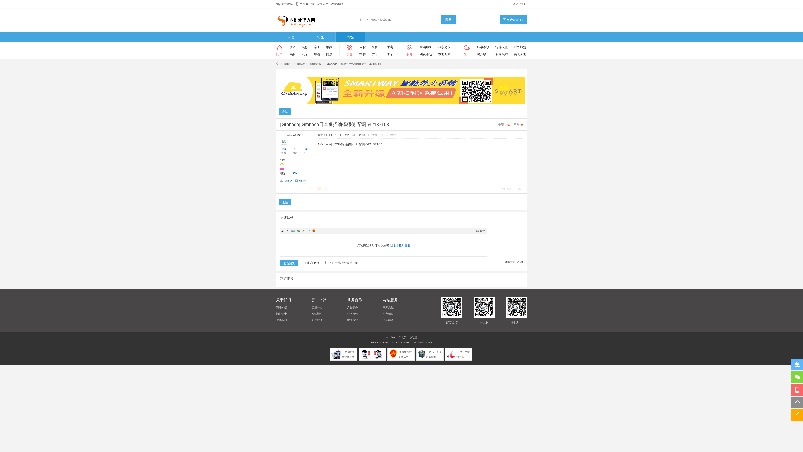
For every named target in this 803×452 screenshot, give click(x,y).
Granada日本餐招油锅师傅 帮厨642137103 (354, 64)
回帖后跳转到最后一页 (343, 263)
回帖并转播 (312, 263)
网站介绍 (281, 307)
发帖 (285, 111)
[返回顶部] (797, 402)
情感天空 (501, 47)
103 (283, 149)
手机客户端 (307, 4)
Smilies (314, 231)
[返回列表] (797, 415)
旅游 (317, 54)
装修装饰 (501, 54)
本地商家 (444, 54)
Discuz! (389, 342)
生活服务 (426, 47)
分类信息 (300, 64)
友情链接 (352, 320)
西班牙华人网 (278, 64)
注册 (523, 4)
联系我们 (281, 320)
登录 (515, 4)
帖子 (363, 20)
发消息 (302, 180)
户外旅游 (520, 47)
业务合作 (352, 314)
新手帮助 (317, 320)
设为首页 (323, 4)
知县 (282, 159)
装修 (305, 47)
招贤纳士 (281, 314)
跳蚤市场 (426, 54)
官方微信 (287, 4)
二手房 (388, 47)
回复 (325, 189)
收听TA (288, 180)
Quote (303, 231)
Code (309, 231)
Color (288, 231)
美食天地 (520, 54)
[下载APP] (797, 390)
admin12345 (295, 135)
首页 (291, 37)
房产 (293, 47)
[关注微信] (797, 377)
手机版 (402, 337)
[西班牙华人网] (298, 20)
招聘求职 (316, 64)
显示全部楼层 (388, 134)
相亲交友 (444, 47)
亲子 (317, 47)
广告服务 (352, 307)
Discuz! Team (424, 342)
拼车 (375, 54)
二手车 (388, 54)
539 (306, 149)
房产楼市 (483, 54)
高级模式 (480, 231)
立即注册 (404, 245)
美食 (293, 54)
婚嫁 (329, 47)
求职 (362, 47)
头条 (320, 37)
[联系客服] (797, 364)
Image (293, 231)
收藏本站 (337, 4)
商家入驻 (388, 307)
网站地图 (317, 314)
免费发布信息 (515, 20)
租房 (375, 47)
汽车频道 (388, 320)
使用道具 (506, 189)
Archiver (391, 337)
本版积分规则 (514, 262)
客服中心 (317, 307)
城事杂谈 (483, 47)
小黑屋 (413, 337)
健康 (329, 54)
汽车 (305, 54)
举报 (519, 189)
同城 (350, 37)
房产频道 (388, 314)
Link (298, 231)
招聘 (362, 54)
